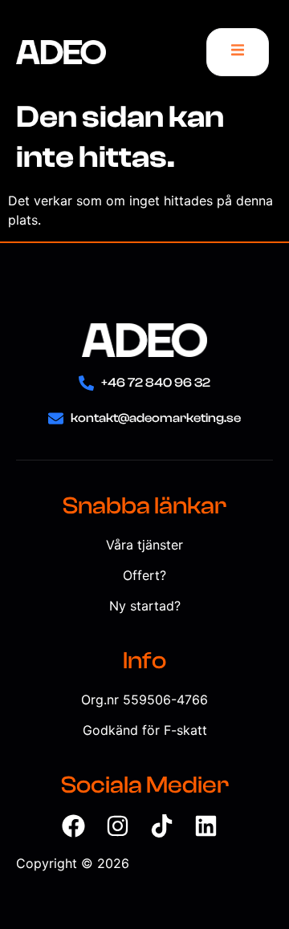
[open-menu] (237, 52)
